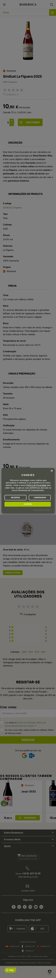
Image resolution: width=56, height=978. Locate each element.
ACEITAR (28, 504)
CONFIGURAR (40, 498)
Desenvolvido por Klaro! (41, 510)
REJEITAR (15, 498)
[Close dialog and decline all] (51, 471)
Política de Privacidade (36, 485)
